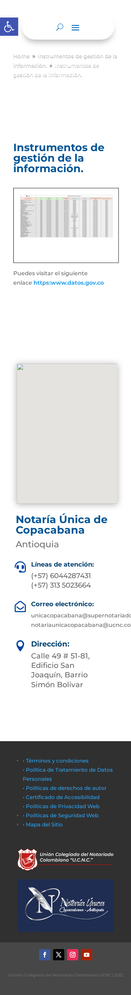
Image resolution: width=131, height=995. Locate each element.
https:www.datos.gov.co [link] (69, 282)
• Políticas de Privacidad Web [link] (61, 806)
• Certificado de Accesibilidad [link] (61, 797)
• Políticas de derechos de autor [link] (65, 788)
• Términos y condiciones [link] (56, 760)
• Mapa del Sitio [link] (43, 824)
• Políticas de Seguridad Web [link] (61, 815)
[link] (9, 27)
